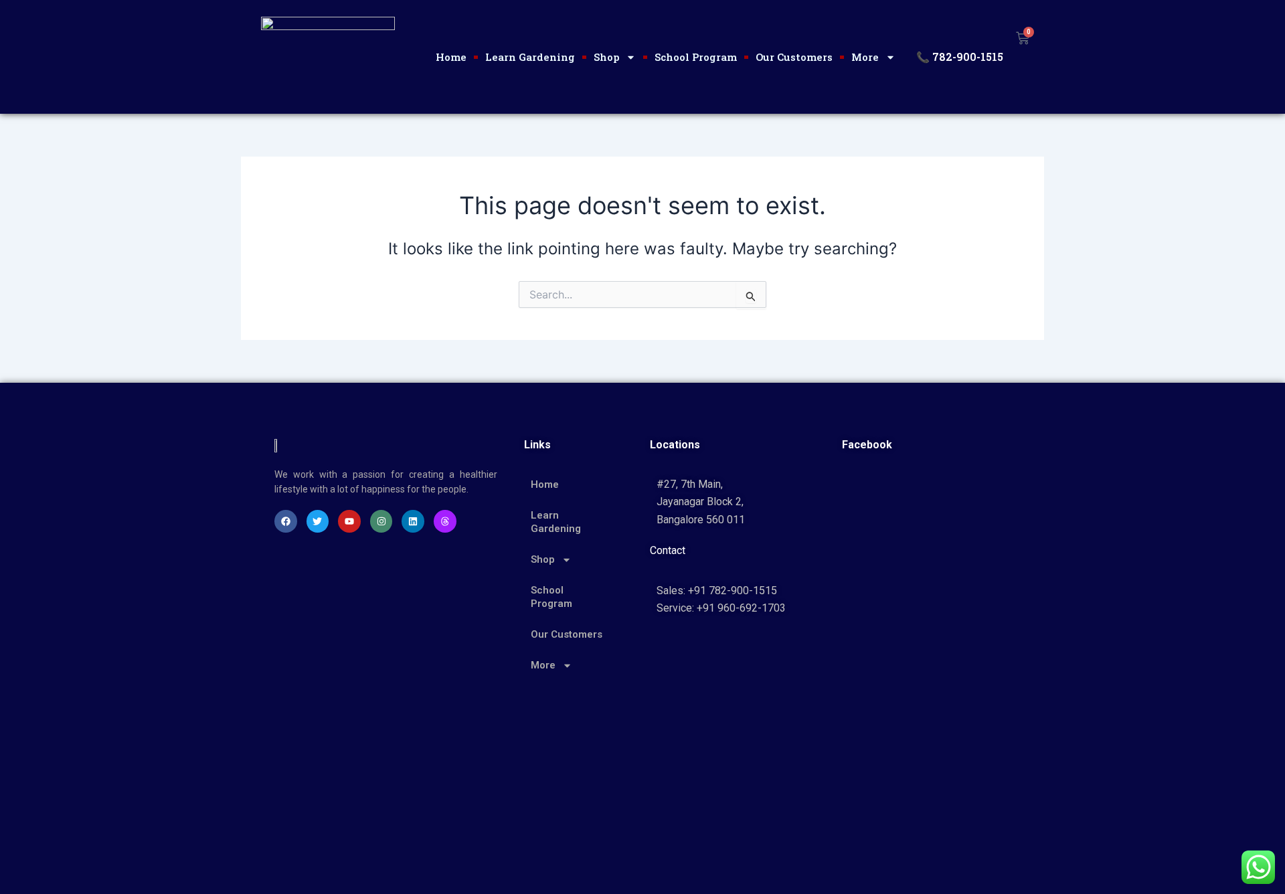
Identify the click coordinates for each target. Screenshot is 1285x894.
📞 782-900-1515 (959, 57)
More (865, 57)
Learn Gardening (530, 57)
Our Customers (794, 57)
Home (451, 57)
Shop (606, 57)
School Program (696, 57)
